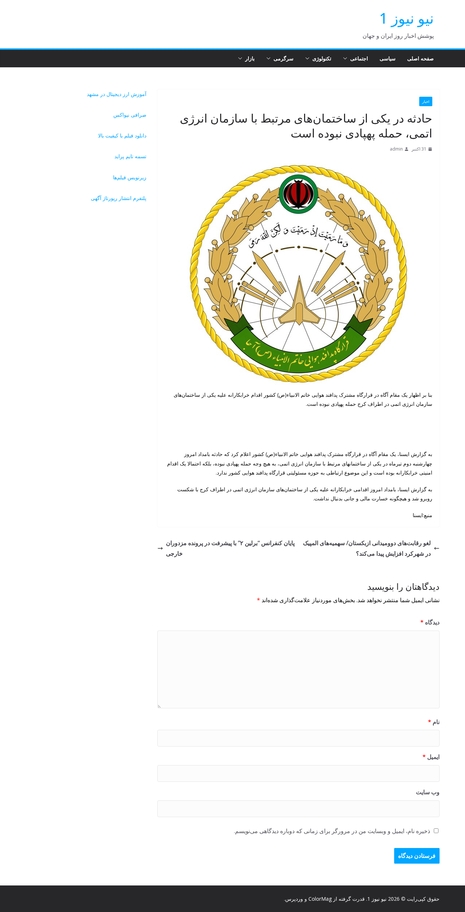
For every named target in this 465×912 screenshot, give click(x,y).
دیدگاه (430, 622)
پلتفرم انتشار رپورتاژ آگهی (118, 198)
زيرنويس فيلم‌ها (129, 177)
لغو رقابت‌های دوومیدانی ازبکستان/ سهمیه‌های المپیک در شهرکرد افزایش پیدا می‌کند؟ (367, 548)
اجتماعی (359, 58)
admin (396, 149)
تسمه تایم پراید (130, 156)
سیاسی (388, 58)
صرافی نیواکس (129, 114)
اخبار (425, 101)
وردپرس (294, 898)
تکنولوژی (321, 58)
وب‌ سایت (428, 792)
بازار (250, 58)
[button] (346, 58)
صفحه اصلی (420, 58)
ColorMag (320, 898)
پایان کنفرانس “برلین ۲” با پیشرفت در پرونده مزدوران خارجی (230, 548)
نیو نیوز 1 (406, 18)
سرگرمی (284, 58)
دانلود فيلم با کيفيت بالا (122, 135)
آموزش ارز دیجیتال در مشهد (116, 94)
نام (434, 722)
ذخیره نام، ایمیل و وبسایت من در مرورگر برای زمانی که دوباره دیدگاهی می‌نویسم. (332, 831)
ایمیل (431, 757)
